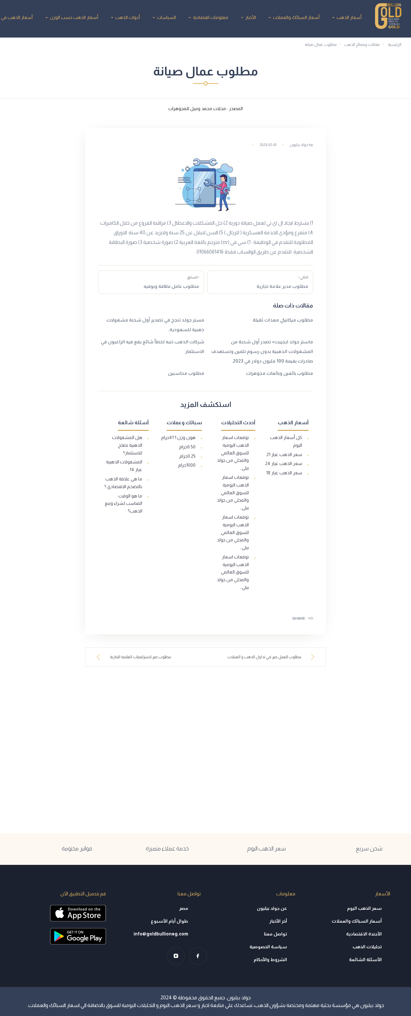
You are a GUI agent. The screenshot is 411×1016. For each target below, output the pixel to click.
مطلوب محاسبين (186, 373)
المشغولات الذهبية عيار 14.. (124, 465)
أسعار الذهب (349, 17)
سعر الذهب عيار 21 (284, 454)
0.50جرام (187, 446)
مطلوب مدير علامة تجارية (282, 282)
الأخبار (250, 17)
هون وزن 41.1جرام (178, 437)
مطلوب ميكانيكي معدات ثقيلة (283, 320)
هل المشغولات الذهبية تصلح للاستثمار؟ (127, 445)
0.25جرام (187, 456)
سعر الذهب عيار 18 (284, 472)
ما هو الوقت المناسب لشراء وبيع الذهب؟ (123, 503)
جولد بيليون (299, 144)
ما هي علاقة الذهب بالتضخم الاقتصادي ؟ (123, 482)
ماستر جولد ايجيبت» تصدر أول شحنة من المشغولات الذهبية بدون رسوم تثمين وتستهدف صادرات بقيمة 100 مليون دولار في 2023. (262, 351)
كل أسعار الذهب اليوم (286, 441)
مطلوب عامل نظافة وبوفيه (171, 282)
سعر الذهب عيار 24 (283, 463)
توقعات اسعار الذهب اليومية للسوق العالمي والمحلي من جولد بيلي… (233, 452)
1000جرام (187, 465)
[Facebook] (198, 956)
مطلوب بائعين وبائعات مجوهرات (279, 373)
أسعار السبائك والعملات (296, 17)
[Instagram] (176, 956)
